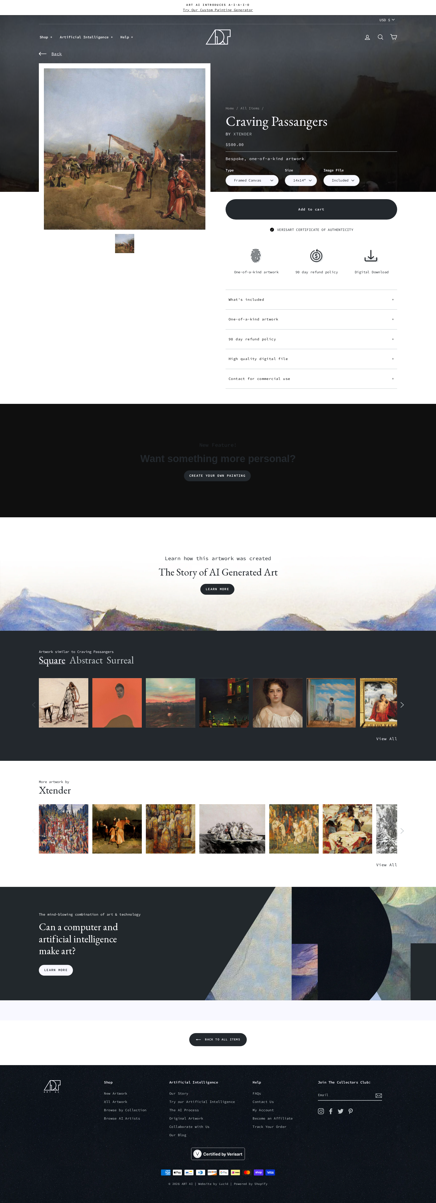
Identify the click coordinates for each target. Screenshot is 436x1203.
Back (56, 53)
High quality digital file (311, 358)
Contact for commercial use (311, 378)
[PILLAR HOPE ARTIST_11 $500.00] (170, 829)
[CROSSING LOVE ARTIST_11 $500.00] (232, 829)
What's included (311, 299)
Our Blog (177, 1135)
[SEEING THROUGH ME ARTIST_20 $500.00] (277, 703)
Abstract (86, 660)
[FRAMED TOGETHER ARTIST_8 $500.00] (385, 703)
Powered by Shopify (250, 1184)
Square (52, 660)
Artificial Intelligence (85, 37)
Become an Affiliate (273, 1118)
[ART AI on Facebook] (331, 1111)
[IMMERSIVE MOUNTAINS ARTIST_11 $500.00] (347, 829)
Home (230, 108)
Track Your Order (269, 1127)
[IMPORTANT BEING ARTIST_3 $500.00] (331, 703)
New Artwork (115, 1093)
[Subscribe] (378, 1095)
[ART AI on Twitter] (341, 1111)
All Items (250, 108)
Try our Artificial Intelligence (202, 1102)
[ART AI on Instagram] (321, 1111)
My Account (263, 1110)
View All (386, 738)
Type (230, 170)
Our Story (178, 1093)
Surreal (120, 660)
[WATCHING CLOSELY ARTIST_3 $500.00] (117, 703)
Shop (45, 37)
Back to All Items (221, 1039)
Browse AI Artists (122, 1118)
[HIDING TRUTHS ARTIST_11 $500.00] (294, 829)
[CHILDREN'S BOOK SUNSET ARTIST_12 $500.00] (170, 703)
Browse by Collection (125, 1110)
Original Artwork (186, 1118)
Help (125, 37)
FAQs (257, 1093)
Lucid (223, 1184)
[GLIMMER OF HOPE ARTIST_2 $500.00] (224, 703)
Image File (333, 170)
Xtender (242, 133)
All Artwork (115, 1102)
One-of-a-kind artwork (311, 319)
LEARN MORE (56, 970)
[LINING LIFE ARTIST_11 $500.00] (63, 829)
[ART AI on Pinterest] (350, 1111)
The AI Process (184, 1110)
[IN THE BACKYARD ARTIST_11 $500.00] (117, 829)
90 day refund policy (311, 339)
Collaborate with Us (189, 1127)
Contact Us (263, 1102)
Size (289, 170)
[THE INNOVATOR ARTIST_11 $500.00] (63, 703)
